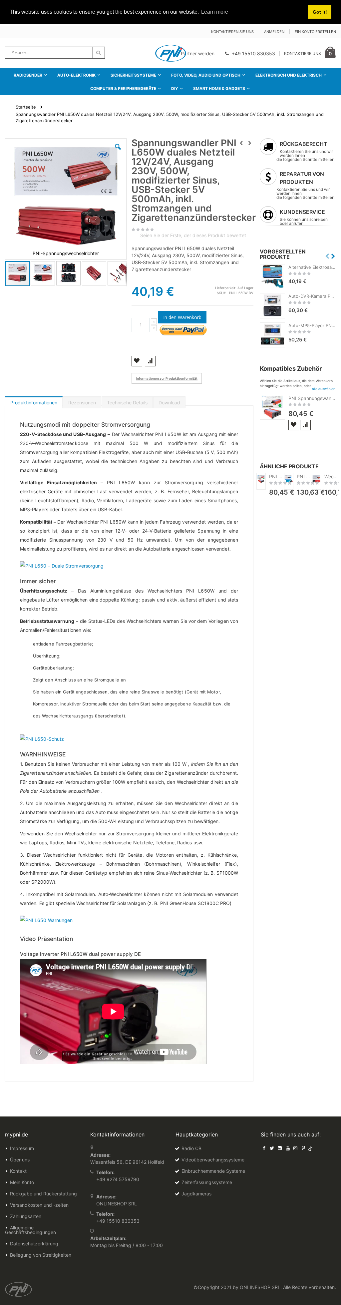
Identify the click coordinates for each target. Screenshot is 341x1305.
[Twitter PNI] (272, 1148)
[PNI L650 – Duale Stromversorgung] (62, 565)
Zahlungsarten (25, 1216)
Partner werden (197, 53)
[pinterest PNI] (303, 1148)
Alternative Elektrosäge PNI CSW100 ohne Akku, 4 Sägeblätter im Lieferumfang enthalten (312, 267)
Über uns (20, 1159)
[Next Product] (249, 143)
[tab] (34, 401)
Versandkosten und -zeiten (39, 1205)
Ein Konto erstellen (315, 31)
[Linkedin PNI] (279, 1148)
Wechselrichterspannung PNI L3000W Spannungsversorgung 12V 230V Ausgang (332, 476)
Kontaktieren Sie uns (232, 31)
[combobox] (55, 53)
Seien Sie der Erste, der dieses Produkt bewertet (193, 235)
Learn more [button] (214, 12)
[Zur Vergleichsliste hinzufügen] (305, 425)
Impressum (22, 1148)
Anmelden (274, 31)
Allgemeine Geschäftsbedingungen (30, 1230)
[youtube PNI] (287, 1148)
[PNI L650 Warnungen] (46, 919)
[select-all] (323, 388)
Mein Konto (22, 1182)
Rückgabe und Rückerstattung (43, 1193)
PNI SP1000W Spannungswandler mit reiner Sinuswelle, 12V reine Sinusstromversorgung (304, 476)
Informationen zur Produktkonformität (166, 378)
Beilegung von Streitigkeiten (40, 1255)
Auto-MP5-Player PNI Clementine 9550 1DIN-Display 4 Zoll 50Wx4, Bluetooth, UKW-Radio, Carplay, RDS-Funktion (312, 325)
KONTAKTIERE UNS (302, 53)
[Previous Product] (241, 143)
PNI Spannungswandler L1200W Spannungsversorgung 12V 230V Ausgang (312, 398)
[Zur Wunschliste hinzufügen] (293, 425)
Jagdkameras (196, 1193)
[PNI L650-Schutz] (42, 738)
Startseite (26, 107)
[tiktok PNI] (310, 1148)
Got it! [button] (320, 12)
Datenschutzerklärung (34, 1243)
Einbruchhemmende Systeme (213, 1171)
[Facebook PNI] (264, 1148)
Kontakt (18, 1171)
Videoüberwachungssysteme (212, 1159)
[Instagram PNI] (295, 1148)
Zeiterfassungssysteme (206, 1182)
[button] (118, 152)
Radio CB (191, 1148)
